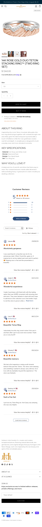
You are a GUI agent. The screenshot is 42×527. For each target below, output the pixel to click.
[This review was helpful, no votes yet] (32, 308)
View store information (10, 121)
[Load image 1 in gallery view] (21, 29)
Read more (29, 301)
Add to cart (21, 104)
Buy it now (21, 111)
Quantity (5, 92)
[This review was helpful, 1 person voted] (32, 270)
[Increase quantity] (11, 96)
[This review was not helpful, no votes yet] (36, 270)
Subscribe (21, 501)
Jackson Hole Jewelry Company (13, 520)
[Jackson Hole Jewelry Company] (21, 6)
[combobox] (30, 233)
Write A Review (21, 219)
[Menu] (2, 6)
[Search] (6, 6)
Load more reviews (21, 420)
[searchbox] (12, 228)
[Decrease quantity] (3, 96)
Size (3, 82)
